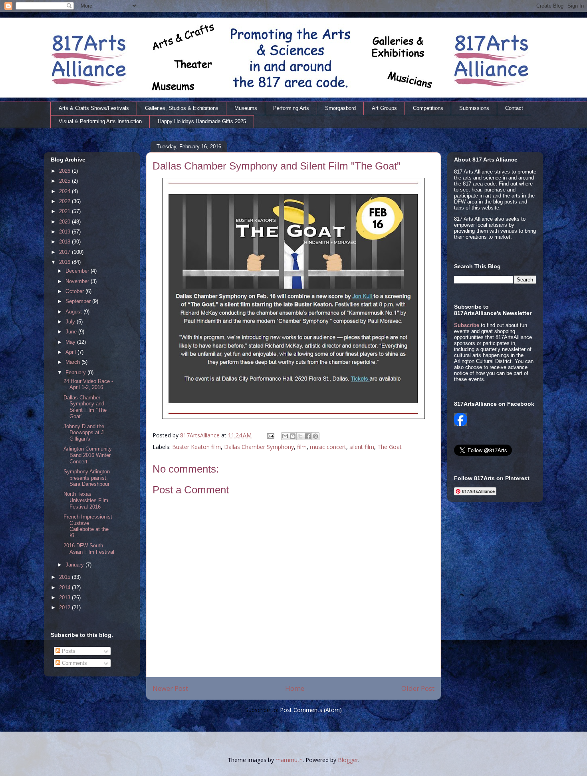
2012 (65, 607)
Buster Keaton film (196, 447)
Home (294, 688)
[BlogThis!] (293, 436)
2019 (65, 232)
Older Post (417, 688)
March (73, 362)
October (75, 291)
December (78, 271)
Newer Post (170, 688)
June (71, 332)
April (71, 352)
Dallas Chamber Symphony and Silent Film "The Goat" (85, 407)
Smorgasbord (340, 108)
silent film (361, 447)
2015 (65, 577)
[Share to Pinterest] (315, 436)
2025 (65, 181)
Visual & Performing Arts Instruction (100, 121)
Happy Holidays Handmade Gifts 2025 (202, 121)
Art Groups (384, 108)
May (71, 342)
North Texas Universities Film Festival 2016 (85, 500)
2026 (65, 171)
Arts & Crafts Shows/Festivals (94, 108)
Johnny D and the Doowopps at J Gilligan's (83, 432)
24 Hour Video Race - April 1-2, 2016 (88, 384)
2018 (65, 242)
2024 (65, 191)
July (71, 322)
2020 (65, 222)
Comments (73, 663)
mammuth (289, 760)
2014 (65, 587)
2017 (65, 252)
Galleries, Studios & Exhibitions (181, 108)
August (74, 312)
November (78, 281)
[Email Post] (270, 435)
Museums (245, 108)
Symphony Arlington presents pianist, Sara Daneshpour (86, 478)
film (302, 447)
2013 (65, 597)
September (78, 301)
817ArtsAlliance (200, 435)
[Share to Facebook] (308, 436)
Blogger (348, 760)
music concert (328, 447)
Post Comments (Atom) (311, 710)
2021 (65, 211)
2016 (65, 262)
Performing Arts (291, 108)
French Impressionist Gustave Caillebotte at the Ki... (87, 526)
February (76, 372)
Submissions (474, 108)
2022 (65, 201)
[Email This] (285, 436)
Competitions (428, 108)
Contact (514, 108)
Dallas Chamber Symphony (259, 447)
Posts (67, 651)
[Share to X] (300, 436)
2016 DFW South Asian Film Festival (88, 549)
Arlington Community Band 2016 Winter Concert (87, 455)
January (75, 565)
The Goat (389, 447)
